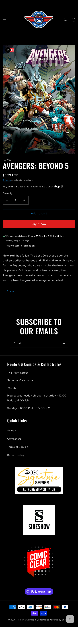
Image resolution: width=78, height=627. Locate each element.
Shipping (7, 180)
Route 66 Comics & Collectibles (33, 620)
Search (11, 430)
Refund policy (15, 455)
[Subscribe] (64, 343)
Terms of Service (17, 446)
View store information (20, 245)
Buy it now (39, 224)
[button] (5, 20)
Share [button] (10, 291)
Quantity (8, 193)
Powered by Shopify (60, 620)
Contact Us (14, 438)
